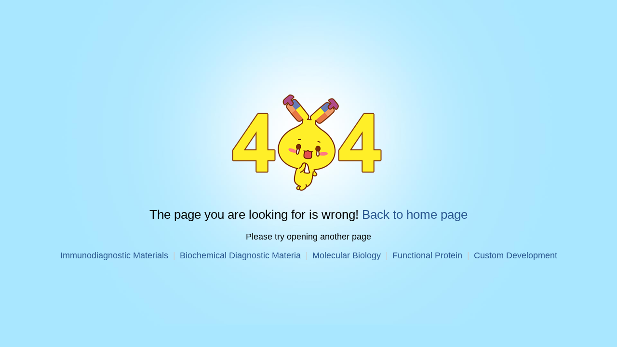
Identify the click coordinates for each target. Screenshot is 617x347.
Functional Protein (427, 255)
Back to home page (415, 214)
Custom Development (515, 255)
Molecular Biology (346, 255)
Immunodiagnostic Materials (114, 255)
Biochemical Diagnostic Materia (240, 255)
